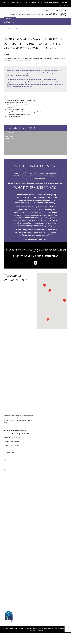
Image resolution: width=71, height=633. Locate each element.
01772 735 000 (64, 5)
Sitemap (55, 628)
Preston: (65, 2)
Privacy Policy (37, 628)
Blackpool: (33, 2)
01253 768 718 (41, 2)
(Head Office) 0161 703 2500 (19, 2)
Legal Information (47, 628)
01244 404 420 (56, 2)
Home (5, 29)
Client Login (9, 453)
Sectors (11, 29)
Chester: (49, 2)
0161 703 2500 (25, 434)
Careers (61, 628)
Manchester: (7, 2)
